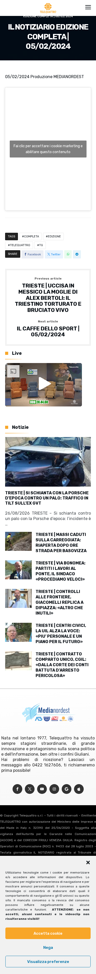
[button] (88, 862)
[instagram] (54, 789)
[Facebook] (17, 789)
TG (41, 245)
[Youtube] (42, 789)
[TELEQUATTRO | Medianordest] (48, 3)
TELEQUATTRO (20, 245)
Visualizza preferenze (48, 961)
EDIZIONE (54, 236)
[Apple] (79, 789)
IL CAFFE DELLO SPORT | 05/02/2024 (48, 329)
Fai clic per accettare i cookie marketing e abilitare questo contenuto (48, 149)
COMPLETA (31, 236)
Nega (48, 947)
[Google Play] (66, 789)
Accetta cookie (48, 933)
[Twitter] (30, 789)
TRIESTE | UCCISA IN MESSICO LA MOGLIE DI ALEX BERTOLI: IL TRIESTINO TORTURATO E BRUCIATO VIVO (48, 295)
